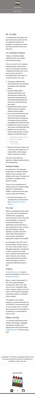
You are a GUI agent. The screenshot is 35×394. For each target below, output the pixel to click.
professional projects (12, 276)
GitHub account (14, 272)
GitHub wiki (13, 330)
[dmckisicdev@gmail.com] (12, 390)
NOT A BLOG (17, 11)
